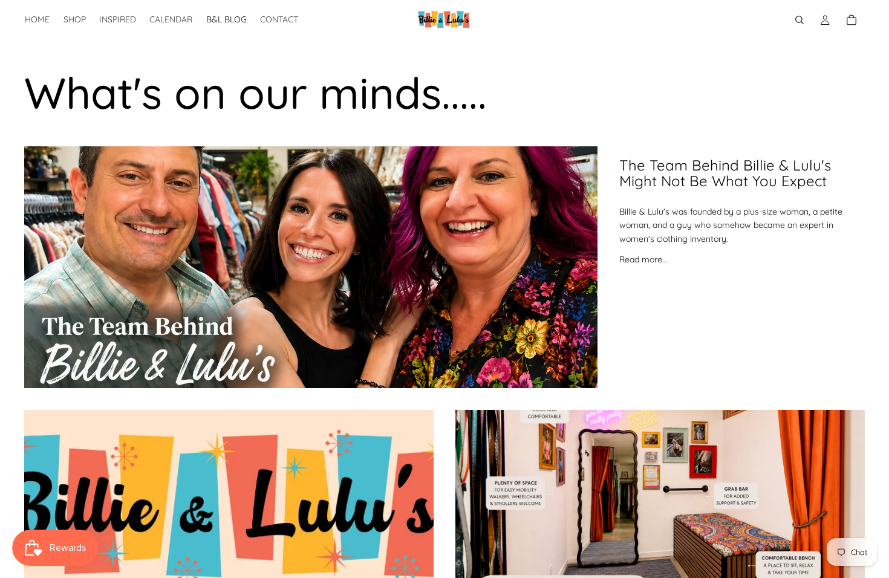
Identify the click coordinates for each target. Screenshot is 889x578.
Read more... (643, 259)
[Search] (799, 20)
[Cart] (851, 20)
